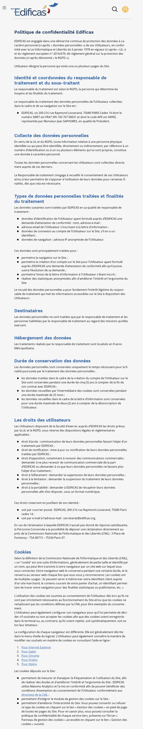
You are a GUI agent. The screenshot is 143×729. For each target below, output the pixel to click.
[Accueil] (34, 9)
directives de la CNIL (34, 695)
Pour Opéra (29, 664)
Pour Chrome (30, 656)
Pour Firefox (29, 660)
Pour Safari (28, 651)
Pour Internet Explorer (36, 647)
